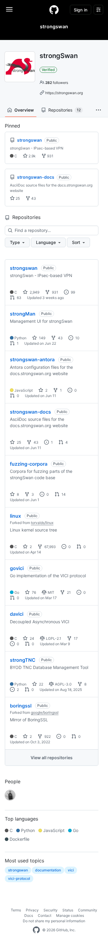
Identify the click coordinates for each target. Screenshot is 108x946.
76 (33, 592)
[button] (98, 110)
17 (75, 638)
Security (51, 910)
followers (56, 82)
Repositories (64, 109)
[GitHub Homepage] (36, 930)
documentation (48, 870)
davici (16, 614)
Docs (28, 915)
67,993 (50, 546)
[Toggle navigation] (9, 9)
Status (67, 910)
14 (63, 494)
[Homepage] (54, 9)
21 (68, 592)
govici (17, 568)
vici (71, 870)
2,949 (34, 292)
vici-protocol (19, 878)
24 (31, 638)
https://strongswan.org (64, 93)
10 (77, 338)
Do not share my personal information (54, 921)
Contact (44, 915)
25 (17, 198)
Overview (24, 109)
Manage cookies (70, 915)
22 (40, 684)
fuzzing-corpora (28, 464)
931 (49, 156)
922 (47, 736)
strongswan (24, 268)
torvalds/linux (42, 522)
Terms (16, 910)
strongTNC (22, 660)
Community (87, 910)
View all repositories (52, 757)
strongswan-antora (32, 359)
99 (72, 292)
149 (41, 338)
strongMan (22, 314)
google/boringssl (44, 712)
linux (15, 516)
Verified (48, 69)
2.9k (32, 156)
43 (33, 198)
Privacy (32, 910)
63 (18, 297)
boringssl (21, 706)
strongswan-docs (30, 412)
